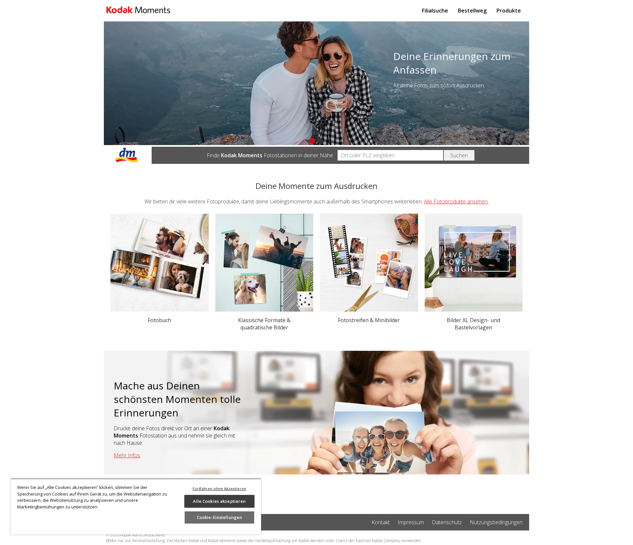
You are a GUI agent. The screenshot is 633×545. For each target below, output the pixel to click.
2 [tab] (320, 140)
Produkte (509, 10)
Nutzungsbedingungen (496, 522)
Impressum (411, 522)
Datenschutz (447, 522)
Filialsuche (435, 10)
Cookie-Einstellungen (219, 517)
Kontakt (381, 522)
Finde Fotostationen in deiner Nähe (270, 155)
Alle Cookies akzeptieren (219, 501)
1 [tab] (312, 140)
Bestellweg (472, 10)
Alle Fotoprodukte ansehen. (456, 201)
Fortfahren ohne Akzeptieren (219, 488)
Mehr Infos (127, 455)
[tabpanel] (316, 83)
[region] (136, 506)
